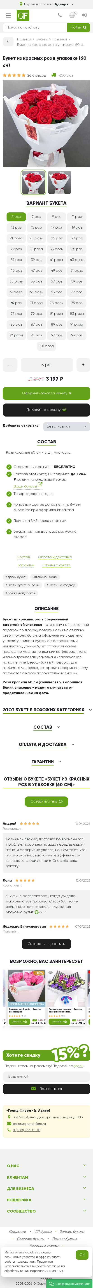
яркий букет (16, 577)
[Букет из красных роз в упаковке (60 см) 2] (59, 182)
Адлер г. (62, 4)
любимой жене (46, 577)
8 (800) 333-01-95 (26, 1130)
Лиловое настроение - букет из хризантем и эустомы (66, 1010)
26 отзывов (36, 75)
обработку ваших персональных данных (34, 1271)
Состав (23, 557)
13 (22, 1016)
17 (62, 1016)
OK (82, 1255)
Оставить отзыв (43, 801)
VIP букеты (42, 1232)
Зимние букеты (72, 1232)
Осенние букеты (30, 1239)
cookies (33, 1252)
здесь (78, 1066)
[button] (69, 1283)
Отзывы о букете (56, 565)
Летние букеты (64, 1239)
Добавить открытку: (21, 426)
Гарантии (26, 565)
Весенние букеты (44, 1246)
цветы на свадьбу (62, 585)
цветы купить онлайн (23, 585)
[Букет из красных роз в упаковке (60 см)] (33, 182)
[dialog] (59, 15)
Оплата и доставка (55, 557)
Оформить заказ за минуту (44, 393)
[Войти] (84, 15)
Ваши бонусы (26, 486)
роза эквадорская (21, 593)
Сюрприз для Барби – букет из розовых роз (25, 1010)
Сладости (17, 1232)
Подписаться (51, 1089)
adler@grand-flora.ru (29, 1123)
